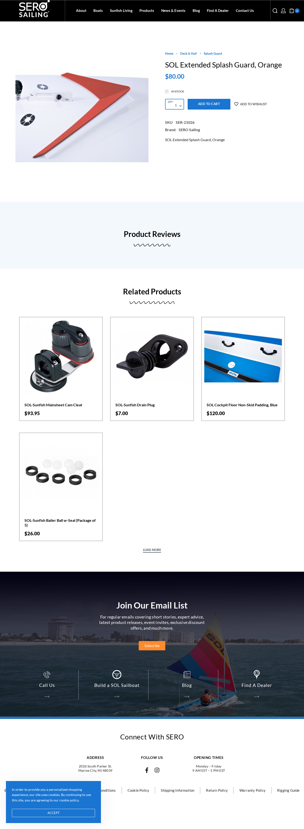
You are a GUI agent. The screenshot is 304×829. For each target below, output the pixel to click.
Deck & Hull (188, 53)
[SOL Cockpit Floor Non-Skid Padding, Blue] (243, 356)
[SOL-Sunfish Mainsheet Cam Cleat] (61, 356)
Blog (187, 685)
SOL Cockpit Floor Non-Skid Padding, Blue (242, 405)
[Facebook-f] (147, 770)
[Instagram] (157, 770)
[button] (61, 384)
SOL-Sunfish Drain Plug (135, 405)
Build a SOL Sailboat (116, 685)
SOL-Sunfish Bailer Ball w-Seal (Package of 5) (60, 522)
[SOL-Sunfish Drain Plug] (152, 356)
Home (169, 53)
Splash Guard (213, 53)
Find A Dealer (257, 685)
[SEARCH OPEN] (275, 10)
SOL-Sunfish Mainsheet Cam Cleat (53, 405)
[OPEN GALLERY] (81, 116)
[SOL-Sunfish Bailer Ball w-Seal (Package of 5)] (61, 472)
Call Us (47, 685)
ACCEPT (54, 813)
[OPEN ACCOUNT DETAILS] (283, 10)
